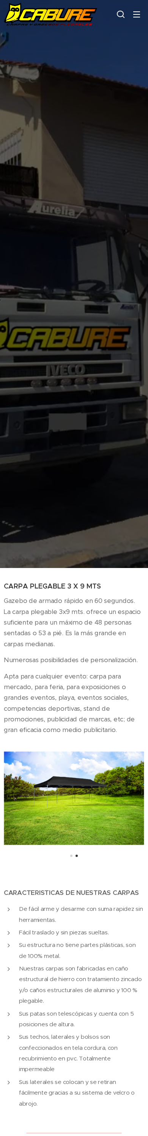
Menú (136, 14)
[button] (120, 14)
